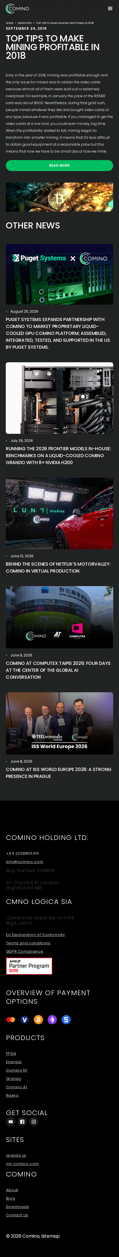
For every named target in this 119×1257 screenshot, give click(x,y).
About (12, 1190)
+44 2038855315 (22, 853)
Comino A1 (16, 1087)
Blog (10, 1198)
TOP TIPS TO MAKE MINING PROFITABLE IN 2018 (65, 23)
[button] (110, 8)
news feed (25, 23)
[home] (17, 9)
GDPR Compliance (24, 951)
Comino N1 (16, 1070)
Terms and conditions (28, 943)
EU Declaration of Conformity (35, 935)
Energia (14, 1062)
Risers (12, 1095)
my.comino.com (22, 1164)
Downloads (17, 1207)
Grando (14, 1078)
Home (10, 23)
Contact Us (17, 1215)
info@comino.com (25, 862)
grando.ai (16, 1155)
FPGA (11, 1053)
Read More (59, 165)
